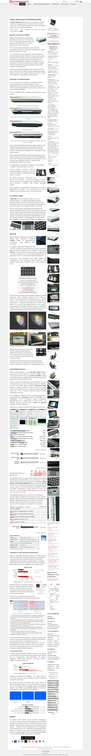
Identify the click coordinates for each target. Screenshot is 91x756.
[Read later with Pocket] (33, 741)
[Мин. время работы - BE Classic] (28, 695)
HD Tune (12, 507)
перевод (27, 29)
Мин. (11, 603)
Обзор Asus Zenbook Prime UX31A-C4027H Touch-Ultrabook (53, 548)
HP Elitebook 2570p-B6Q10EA (53, 579)
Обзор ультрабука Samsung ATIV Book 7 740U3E (52, 541)
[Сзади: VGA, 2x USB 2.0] (28, 124)
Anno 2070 (12, 475)
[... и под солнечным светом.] (37, 339)
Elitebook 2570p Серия (52, 580)
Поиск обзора (64, 4)
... (23, 31)
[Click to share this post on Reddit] (29, 741)
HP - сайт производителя (53, 165)
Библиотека (56, 4)
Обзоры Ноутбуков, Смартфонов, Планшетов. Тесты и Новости (35, 747)
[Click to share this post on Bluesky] (22, 741)
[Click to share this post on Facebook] (15, 741)
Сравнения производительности (41, 4)
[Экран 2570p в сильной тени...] (19, 339)
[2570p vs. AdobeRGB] (37, 320)
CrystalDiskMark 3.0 (20, 507)
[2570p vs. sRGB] (19, 321)
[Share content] (12, 741)
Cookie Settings (45, 751)
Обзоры (22, 4)
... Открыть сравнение (40, 450)
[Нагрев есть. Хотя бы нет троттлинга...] (41, 586)
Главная (16, 4)
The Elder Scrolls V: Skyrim (16, 473)
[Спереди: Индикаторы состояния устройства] (28, 100)
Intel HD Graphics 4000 (52, 57)
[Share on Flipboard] (36, 741)
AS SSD (28, 507)
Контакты (72, 4)
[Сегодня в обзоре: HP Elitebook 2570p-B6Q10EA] (53, 23)
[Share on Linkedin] (40, 741)
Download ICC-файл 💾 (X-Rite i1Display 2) (28, 292)
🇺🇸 (20, 31)
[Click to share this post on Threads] (19, 741)
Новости (29, 4)
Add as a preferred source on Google (29, 737)
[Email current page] (43, 741)
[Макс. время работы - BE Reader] (15, 695)
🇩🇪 (22, 31)
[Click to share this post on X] (26, 741)
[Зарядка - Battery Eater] (40, 695)
